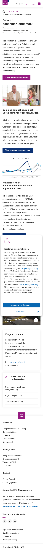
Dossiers (6, 435)
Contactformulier (9, 479)
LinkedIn (10, 521)
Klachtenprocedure (11, 533)
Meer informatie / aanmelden (17, 150)
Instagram (5, 521)
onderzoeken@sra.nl (16, 362)
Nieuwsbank (8, 442)
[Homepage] (5, 2)
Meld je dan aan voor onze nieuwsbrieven (20, 506)
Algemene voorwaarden (13, 530)
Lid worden (7, 466)
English (19, 4)
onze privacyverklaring (29, 268)
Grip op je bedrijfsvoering (16, 77)
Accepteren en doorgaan (20, 305)
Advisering (13, 11)
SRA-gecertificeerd (11, 459)
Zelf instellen (20, 311)
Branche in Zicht (9, 432)
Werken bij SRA (9, 462)
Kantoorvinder (8, 439)
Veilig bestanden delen (12, 456)
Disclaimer (7, 536)
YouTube (15, 521)
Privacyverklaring (10, 540)
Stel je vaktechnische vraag (14, 429)
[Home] (4, 11)
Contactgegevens (10, 483)
